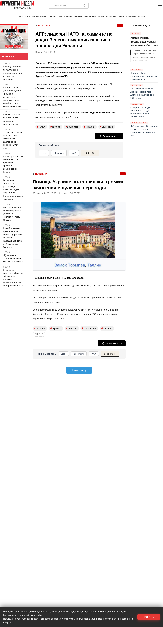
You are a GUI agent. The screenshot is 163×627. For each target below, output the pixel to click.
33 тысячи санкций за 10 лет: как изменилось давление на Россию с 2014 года (13, 140)
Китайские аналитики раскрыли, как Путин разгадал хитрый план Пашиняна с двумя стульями (13, 189)
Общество (55, 16)
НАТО (41, 127)
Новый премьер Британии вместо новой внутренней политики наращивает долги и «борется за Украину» (12, 237)
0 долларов (89, 328)
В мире (68, 16)
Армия (78, 16)
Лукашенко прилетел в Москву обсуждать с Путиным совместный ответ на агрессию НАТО (13, 278)
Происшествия (94, 16)
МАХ (73, 153)
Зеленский (106, 127)
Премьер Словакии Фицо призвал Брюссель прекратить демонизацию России (13, 164)
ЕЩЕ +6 (39, 334)
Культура (111, 16)
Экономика (39, 16)
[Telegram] (143, 5)
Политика (24, 16)
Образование (127, 16)
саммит (55, 127)
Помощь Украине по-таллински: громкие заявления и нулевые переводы (13, 72)
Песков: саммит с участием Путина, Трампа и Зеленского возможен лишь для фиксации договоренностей (12, 96)
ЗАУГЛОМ (75, 193)
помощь (71, 328)
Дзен (44, 153)
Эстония (39, 328)
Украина (89, 127)
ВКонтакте (59, 153)
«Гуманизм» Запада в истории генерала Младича (13, 258)
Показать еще (79, 370)
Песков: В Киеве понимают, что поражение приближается (11, 119)
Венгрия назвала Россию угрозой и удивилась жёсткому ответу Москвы (12, 213)
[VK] (151, 5)
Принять (148, 617)
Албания (106, 328)
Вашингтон (72, 127)
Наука (141, 16)
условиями (68, 618)
